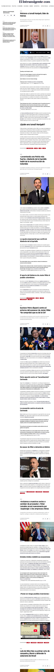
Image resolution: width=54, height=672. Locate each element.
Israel (49, 57)
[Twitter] (7, 15)
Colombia (47, 207)
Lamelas (30, 550)
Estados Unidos (34, 642)
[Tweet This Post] (45, 25)
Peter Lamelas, (42, 545)
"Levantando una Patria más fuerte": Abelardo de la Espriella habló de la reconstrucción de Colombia (9, 23)
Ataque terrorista (30, 148)
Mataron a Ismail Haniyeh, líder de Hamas (8, 12)
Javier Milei (28, 356)
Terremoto (30, 299)
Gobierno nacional (23, 299)
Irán (40, 148)
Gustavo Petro (34, 353)
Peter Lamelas (40, 642)
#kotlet (30, 81)
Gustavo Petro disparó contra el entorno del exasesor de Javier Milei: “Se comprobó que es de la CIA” (9, 29)
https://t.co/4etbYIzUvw (25, 579)
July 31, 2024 (41, 83)
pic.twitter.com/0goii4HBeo (37, 81)
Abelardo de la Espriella (24, 210)
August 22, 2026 (43, 580)
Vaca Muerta (46, 642)
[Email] (14, 15)
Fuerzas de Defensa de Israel (27, 113)
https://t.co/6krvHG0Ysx (41, 433)
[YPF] (35, 53)
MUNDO (4, 21)
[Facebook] (4, 15)
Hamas (42, 56)
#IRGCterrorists (23, 76)
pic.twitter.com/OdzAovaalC (39, 269)
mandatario (32, 214)
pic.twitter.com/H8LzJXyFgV (26, 108)
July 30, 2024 (34, 109)
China (28, 642)
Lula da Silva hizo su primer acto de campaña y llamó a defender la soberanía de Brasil (9, 41)
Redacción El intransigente (25, 25)
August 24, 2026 (42, 270)
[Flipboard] (11, 15)
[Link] (47, 25)
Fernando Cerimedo (39, 491)
